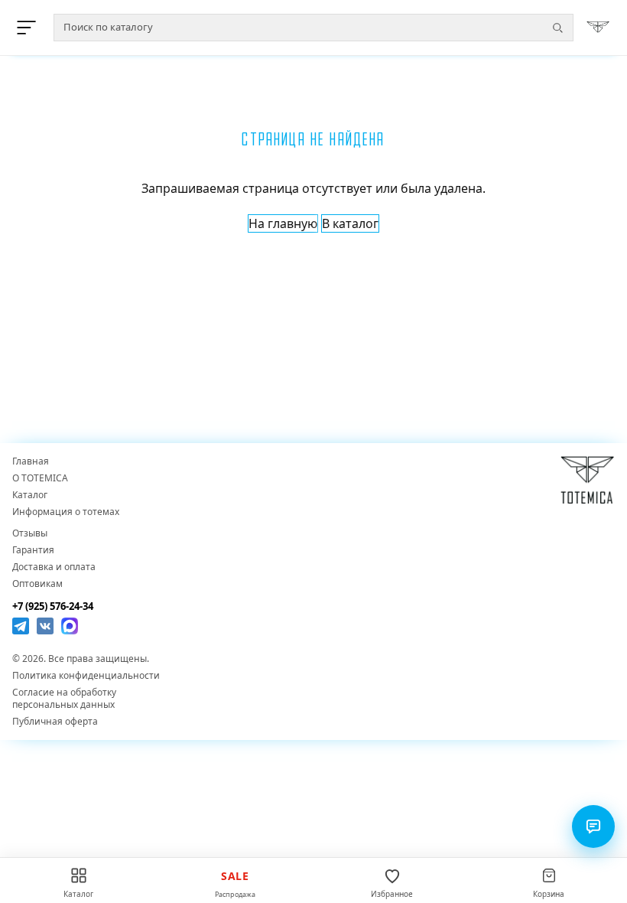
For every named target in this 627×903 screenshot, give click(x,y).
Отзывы (29, 533)
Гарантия (33, 550)
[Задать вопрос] (593, 826)
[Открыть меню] (29, 27)
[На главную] (598, 27)
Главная (30, 461)
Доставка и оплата (54, 567)
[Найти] (557, 27)
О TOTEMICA (40, 478)
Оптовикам (37, 584)
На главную (283, 223)
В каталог (350, 223)
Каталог (29, 495)
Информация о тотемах (65, 512)
